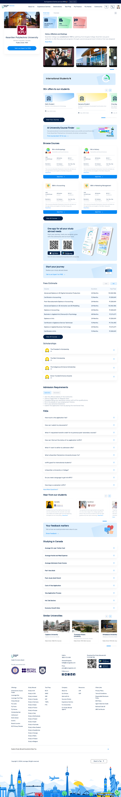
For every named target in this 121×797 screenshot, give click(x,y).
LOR (80, 690)
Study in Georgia (33, 733)
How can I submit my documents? (56, 425)
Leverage (25, 761)
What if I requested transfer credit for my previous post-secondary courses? (70, 432)
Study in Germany (33, 702)
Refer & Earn (15, 718)
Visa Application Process (53, 593)
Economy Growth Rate (52, 608)
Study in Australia (33, 724)
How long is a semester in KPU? (55, 485)
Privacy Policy (99, 690)
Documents (57, 392)
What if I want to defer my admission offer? (59, 447)
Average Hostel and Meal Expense (56, 555)
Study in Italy (32, 713)
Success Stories (66, 699)
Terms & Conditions (101, 693)
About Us (64, 690)
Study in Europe (32, 710)
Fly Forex (14, 706)
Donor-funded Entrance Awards (61, 376)
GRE (46, 696)
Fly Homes (88, 6)
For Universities (66, 705)
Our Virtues (65, 693)
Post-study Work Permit (53, 578)
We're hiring (11, 5)
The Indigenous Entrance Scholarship (62, 367)
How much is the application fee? (56, 418)
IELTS (46, 690)
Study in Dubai (32, 705)
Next (115, 57)
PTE (46, 705)
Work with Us (65, 696)
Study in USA (32, 693)
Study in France (32, 707)
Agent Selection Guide (101, 704)
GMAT (46, 693)
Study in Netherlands (34, 716)
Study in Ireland (32, 696)
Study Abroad (15, 701)
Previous (106, 90)
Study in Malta (32, 736)
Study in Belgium (33, 741)
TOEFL (47, 702)
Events (13, 720)
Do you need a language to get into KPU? (58, 477)
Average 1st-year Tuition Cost (55, 548)
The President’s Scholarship (59, 349)
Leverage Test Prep (16, 698)
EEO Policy (98, 701)
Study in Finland (32, 738)
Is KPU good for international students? (58, 462)
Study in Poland (32, 719)
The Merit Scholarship (57, 358)
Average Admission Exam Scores (56, 563)
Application (47, 392)
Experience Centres (43, 6)
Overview (46, 13)
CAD (106, 283)
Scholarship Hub (15, 712)
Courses (56, 13)
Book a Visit (73, 1)
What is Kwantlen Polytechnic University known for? (62, 455)
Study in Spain (32, 722)
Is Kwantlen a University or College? (57, 470)
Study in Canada (33, 699)
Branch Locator (15, 723)
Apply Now (60, 176)
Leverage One (15, 695)
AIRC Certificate (100, 709)
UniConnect (14, 715)
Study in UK (31, 690)
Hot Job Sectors (50, 600)
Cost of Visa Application (53, 585)
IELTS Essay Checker (17, 726)
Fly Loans (14, 704)
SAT (46, 699)
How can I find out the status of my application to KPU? (63, 440)
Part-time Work (50, 570)
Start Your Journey (52, 120)
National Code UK (100, 706)
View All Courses (51, 218)
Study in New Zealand (34, 727)
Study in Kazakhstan (34, 730)
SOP (80, 693)
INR (113, 283)
